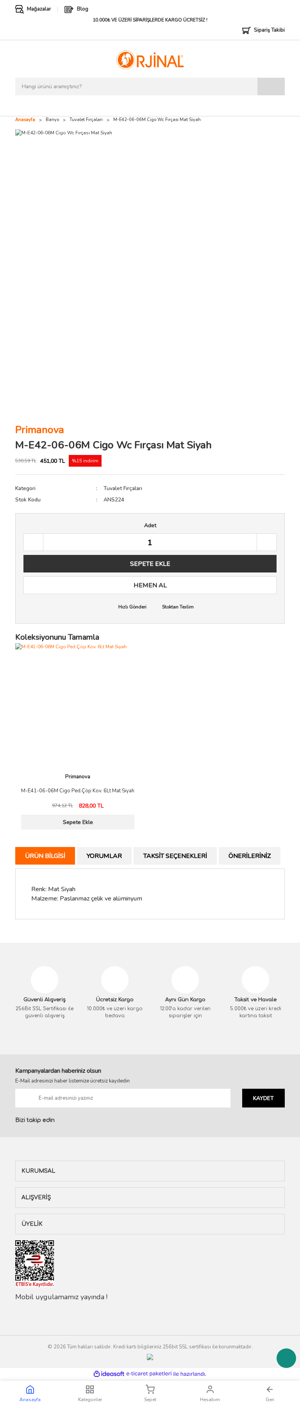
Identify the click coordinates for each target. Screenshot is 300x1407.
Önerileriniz (250, 856)
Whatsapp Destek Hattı (286, 1358)
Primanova (39, 430)
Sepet (150, 1399)
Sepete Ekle (78, 822)
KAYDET (263, 1098)
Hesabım (210, 1399)
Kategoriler (90, 1399)
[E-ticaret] (149, 1373)
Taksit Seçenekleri (175, 856)
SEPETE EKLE (150, 564)
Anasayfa (30, 1399)
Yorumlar (104, 856)
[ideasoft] (109, 1374)
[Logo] (149, 59)
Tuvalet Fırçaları (123, 488)
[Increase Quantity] (266, 542)
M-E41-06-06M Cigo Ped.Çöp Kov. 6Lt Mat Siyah (77, 791)
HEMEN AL (150, 585)
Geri (270, 1399)
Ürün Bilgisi (45, 856)
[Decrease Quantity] (33, 542)
